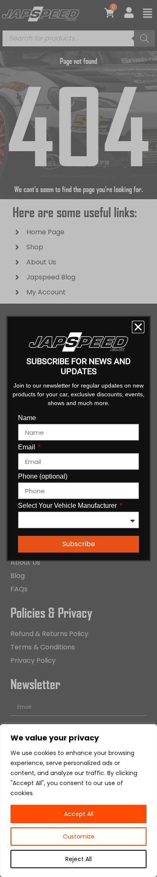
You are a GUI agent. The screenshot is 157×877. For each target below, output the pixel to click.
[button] (138, 327)
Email (27, 447)
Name (27, 418)
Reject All (78, 859)
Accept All (78, 814)
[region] (78, 800)
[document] (78, 438)
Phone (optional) (42, 476)
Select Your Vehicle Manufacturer (68, 505)
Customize (79, 836)
